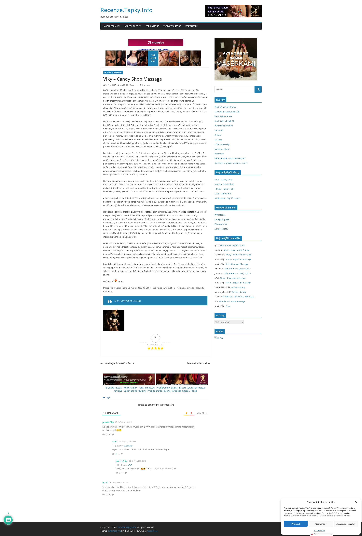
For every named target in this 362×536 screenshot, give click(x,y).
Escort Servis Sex (188, 387)
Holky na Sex (130, 387)
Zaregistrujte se (172, 26)
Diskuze (218, 139)
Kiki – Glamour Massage (237, 264)
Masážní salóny (222, 149)
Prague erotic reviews (159, 390)
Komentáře (191, 26)
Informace (219, 153)
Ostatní (218, 135)
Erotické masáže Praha (113, 72)
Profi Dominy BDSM (166, 387)
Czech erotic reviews (135, 390)
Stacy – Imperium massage (238, 254)
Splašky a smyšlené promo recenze (231, 163)
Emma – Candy (238, 287)
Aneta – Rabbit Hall (197, 363)
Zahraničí (219, 130)
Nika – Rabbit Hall (223, 193)
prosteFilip (108, 422)
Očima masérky (222, 144)
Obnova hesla (221, 224)
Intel (105, 482)
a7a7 (114, 441)
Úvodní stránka (111, 26)
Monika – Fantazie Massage (232, 301)
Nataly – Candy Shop (224, 184)
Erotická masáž (113, 387)
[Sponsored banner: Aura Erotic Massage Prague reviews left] (129, 384)
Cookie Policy (319, 530)
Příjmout (295, 523)
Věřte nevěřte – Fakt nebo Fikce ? (230, 158)
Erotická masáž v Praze (184, 390)
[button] (356, 502)
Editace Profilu (221, 228)
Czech (316, 534)
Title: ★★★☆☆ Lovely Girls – (237, 268)
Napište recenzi (132, 26)
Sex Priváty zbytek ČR (224, 121)
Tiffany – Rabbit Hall (224, 189)
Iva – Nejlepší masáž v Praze (119, 363)
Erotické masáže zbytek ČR (227, 111)
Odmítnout (320, 523)
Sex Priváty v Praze (223, 116)
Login (108, 397)
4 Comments (133, 85)
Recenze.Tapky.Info (126, 10)
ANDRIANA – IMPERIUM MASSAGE (238, 296)
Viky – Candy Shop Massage (128, 300)
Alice (228, 306)
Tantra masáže (147, 387)
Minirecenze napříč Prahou (227, 198)
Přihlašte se (152, 26)
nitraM (122, 85)
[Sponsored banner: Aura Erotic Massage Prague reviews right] (182, 384)
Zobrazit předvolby (345, 523)
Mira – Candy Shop (223, 179)
